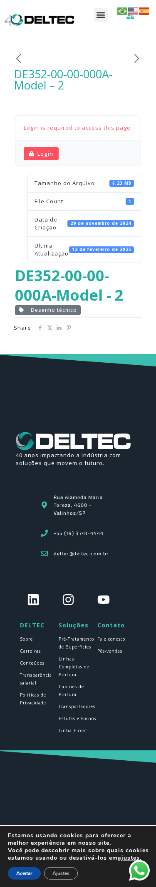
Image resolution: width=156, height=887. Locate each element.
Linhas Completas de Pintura (74, 666)
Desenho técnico (52, 309)
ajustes (129, 858)
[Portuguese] (122, 10)
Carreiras (30, 651)
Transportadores (77, 706)
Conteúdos (32, 663)
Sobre (26, 639)
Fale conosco (111, 639)
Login (45, 153)
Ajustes (60, 873)
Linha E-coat (73, 730)
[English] (133, 10)
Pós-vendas (109, 651)
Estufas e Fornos (77, 718)
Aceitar (24, 873)
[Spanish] (144, 10)
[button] (101, 15)
